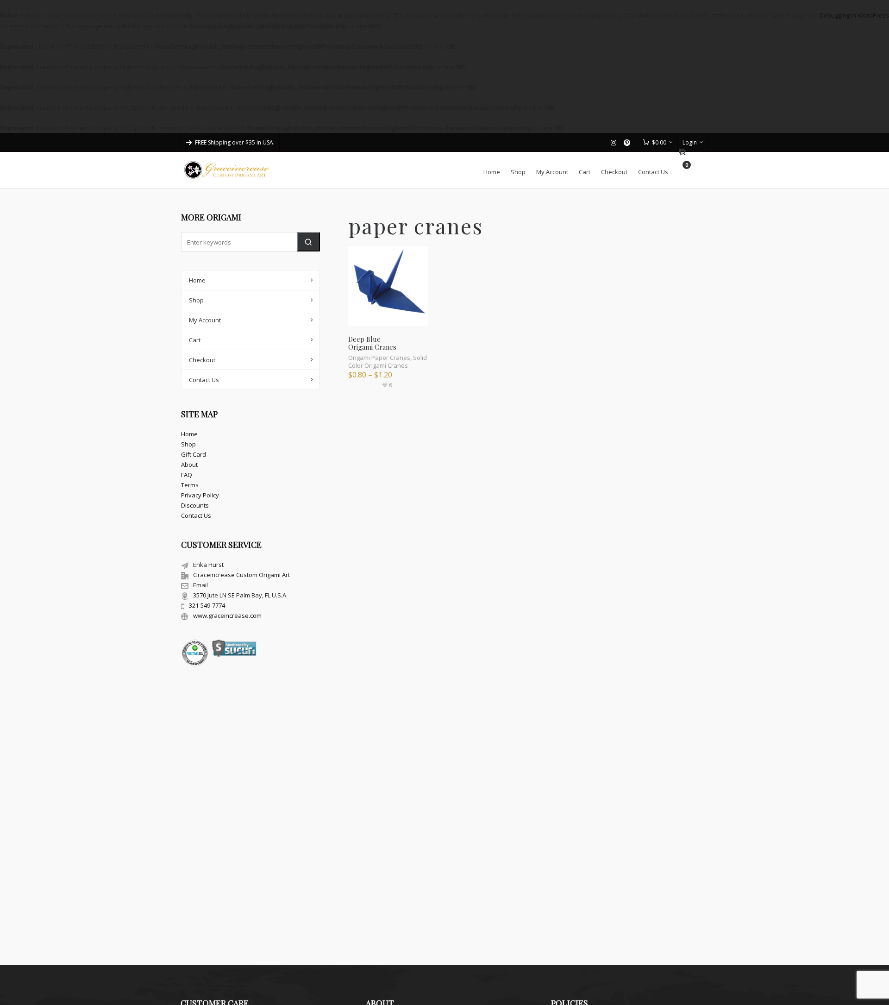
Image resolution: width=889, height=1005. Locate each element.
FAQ (186, 475)
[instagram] (615, 142)
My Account (205, 320)
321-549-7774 (207, 605)
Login (689, 142)
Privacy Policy (200, 495)
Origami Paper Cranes (379, 357)
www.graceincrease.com (227, 615)
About (189, 464)
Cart (194, 340)
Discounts (195, 505)
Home (197, 280)
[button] (308, 241)
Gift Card (193, 454)
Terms (190, 485)
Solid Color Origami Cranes (387, 361)
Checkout (202, 360)
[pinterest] (628, 142)
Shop (196, 300)
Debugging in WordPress (854, 15)
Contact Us (204, 380)
